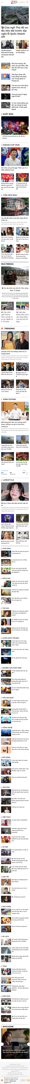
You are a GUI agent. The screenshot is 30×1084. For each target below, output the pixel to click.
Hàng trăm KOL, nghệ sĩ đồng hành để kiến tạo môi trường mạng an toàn (20, 732)
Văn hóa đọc (10, 195)
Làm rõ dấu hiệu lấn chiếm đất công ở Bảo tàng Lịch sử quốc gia (20, 868)
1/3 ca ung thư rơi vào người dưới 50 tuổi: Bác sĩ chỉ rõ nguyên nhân (20, 911)
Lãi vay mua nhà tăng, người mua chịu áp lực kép (20, 88)
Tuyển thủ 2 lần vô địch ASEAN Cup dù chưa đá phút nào (20, 839)
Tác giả (5, 608)
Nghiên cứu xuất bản (11, 668)
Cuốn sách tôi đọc (10, 638)
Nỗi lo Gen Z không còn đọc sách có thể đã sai (7, 239)
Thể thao (6, 817)
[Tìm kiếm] (27, 2)
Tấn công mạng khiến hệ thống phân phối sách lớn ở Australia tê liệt (20, 681)
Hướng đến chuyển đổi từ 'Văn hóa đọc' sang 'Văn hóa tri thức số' (20, 711)
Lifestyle (8, 480)
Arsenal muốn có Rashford (19, 820)
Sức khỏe (6, 907)
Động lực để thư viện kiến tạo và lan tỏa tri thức (22, 239)
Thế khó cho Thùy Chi (18, 807)
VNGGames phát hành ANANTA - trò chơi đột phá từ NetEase (20, 988)
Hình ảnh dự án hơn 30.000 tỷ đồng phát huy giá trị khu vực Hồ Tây (20, 860)
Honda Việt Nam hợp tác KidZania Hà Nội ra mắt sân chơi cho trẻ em (19, 971)
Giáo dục (6, 996)
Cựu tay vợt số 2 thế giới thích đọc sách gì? (22, 526)
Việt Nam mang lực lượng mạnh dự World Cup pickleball (19, 830)
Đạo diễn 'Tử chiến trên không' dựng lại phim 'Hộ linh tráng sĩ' (20, 800)
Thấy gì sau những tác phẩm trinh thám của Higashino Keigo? (20, 613)
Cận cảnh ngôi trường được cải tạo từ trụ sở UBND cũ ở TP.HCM (7, 317)
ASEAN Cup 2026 (11, 145)
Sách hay (6, 578)
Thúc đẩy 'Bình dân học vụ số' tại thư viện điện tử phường (7, 256)
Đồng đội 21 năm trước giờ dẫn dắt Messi (21, 391)
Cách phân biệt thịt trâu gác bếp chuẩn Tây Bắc (22, 464)
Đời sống (6, 757)
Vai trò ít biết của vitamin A (19, 926)
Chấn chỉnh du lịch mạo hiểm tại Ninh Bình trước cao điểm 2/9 (20, 949)
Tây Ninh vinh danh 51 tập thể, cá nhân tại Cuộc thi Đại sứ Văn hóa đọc (20, 719)
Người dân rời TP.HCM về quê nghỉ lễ (22, 374)
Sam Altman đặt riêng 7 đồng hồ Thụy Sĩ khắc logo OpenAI (7, 526)
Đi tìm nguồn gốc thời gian (19, 658)
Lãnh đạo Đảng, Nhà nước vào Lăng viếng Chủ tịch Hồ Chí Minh (22, 317)
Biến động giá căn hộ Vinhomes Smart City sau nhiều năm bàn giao (19, 979)
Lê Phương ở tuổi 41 (19, 897)
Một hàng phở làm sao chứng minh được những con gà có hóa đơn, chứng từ (13, 424)
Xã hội (5, 847)
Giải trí (5, 877)
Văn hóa (6, 787)
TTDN (4, 966)
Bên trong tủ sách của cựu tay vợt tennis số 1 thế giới (22, 256)
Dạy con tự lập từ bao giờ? (19, 777)
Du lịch (5, 936)
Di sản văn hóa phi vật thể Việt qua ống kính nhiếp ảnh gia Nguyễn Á (20, 570)
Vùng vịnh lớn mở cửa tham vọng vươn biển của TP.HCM (7, 447)
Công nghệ (7, 728)
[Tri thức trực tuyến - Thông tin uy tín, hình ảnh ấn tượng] (18, 2)
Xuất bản (8, 114)
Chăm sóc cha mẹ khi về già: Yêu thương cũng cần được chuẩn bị (20, 583)
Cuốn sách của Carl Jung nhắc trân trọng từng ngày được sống (19, 643)
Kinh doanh (9, 399)
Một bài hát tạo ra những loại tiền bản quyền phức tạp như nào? (20, 792)
